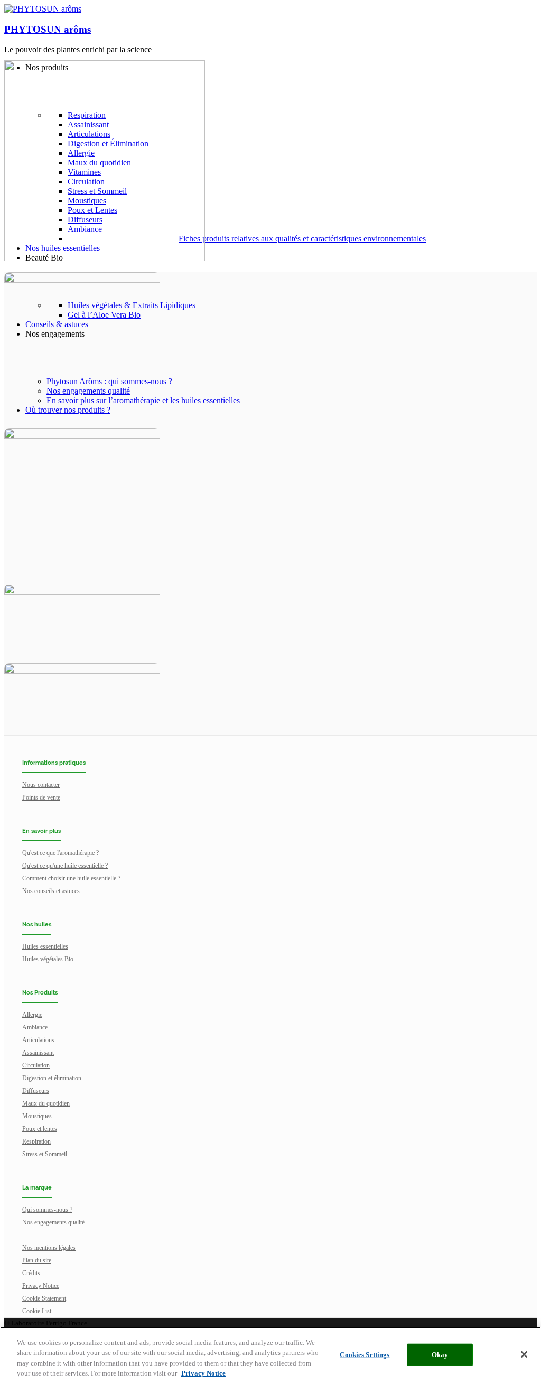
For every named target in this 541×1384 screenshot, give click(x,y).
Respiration (36, 1141)
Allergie (32, 1014)
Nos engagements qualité (53, 1222)
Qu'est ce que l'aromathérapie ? (60, 853)
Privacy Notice (40, 1285)
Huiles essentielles (45, 946)
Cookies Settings (364, 1355)
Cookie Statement (44, 1298)
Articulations (38, 1040)
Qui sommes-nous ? (47, 1209)
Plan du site (36, 1260)
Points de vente (41, 797)
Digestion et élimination (51, 1078)
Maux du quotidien (46, 1103)
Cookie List (36, 1311)
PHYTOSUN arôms (47, 29)
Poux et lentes (39, 1128)
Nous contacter (41, 784)
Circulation (36, 1065)
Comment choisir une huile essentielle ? (71, 878)
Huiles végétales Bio (47, 959)
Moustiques (37, 1116)
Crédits (31, 1273)
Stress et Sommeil (44, 1154)
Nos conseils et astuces (51, 891)
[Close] (524, 1354)
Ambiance (35, 1027)
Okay (440, 1355)
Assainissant (38, 1052)
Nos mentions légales (49, 1247)
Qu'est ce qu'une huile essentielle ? (65, 865)
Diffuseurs (35, 1090)
